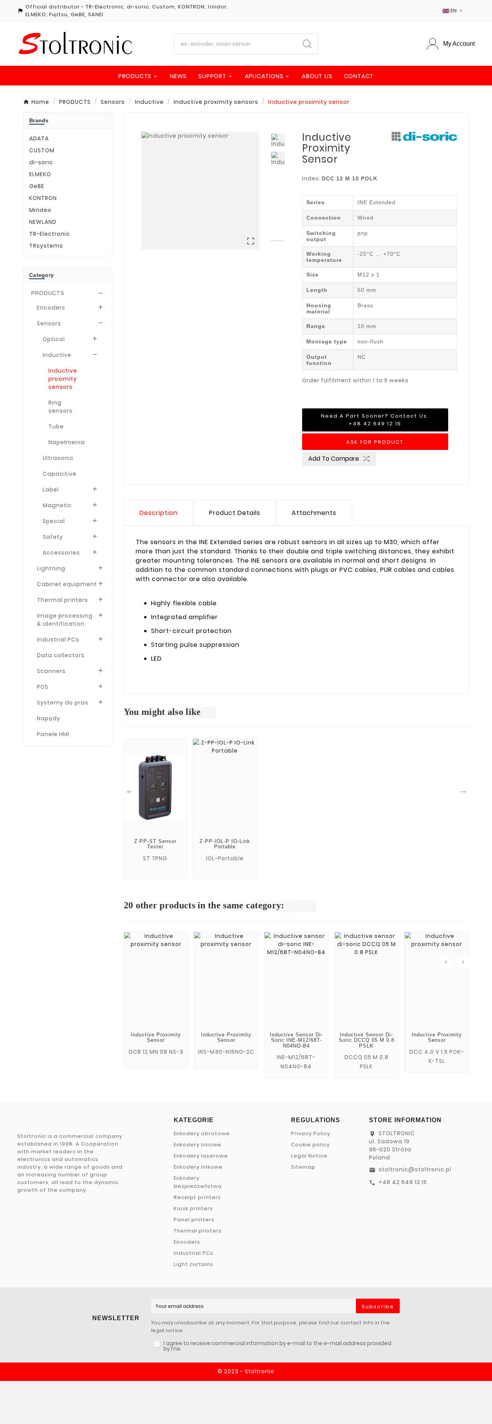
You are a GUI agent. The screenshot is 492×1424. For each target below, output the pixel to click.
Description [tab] (159, 512)
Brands (39, 120)
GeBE (36, 186)
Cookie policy (310, 1144)
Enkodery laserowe (201, 1155)
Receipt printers (197, 1197)
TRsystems (46, 246)
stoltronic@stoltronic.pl (415, 1169)
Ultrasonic (58, 458)
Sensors (49, 323)
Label (51, 489)
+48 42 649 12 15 (403, 1182)
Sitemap (303, 1167)
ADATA (39, 138)
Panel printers (194, 1219)
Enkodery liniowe (197, 1144)
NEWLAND (43, 222)
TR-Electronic (49, 234)
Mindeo (40, 210)
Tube (56, 426)
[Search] (307, 44)
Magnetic (57, 505)
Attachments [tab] (314, 512)
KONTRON (43, 198)
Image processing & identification (65, 620)
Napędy (48, 718)
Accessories (61, 552)
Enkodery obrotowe (202, 1133)
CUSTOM (42, 150)
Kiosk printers (193, 1208)
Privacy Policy (310, 1133)
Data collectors (61, 655)
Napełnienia (66, 442)
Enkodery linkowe (198, 1167)
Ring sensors (60, 407)
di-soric (41, 162)
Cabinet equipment (67, 584)
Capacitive (59, 474)
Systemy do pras (62, 702)
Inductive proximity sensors (62, 379)
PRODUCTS (47, 293)
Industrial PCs (58, 639)
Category (41, 275)
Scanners (51, 671)
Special (54, 521)
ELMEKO (40, 174)
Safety (53, 537)
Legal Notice (309, 1155)
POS (42, 687)
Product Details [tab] (234, 512)
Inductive (57, 355)
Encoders (51, 307)
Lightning (51, 568)
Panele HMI (53, 734)
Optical (54, 339)
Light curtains (193, 1264)
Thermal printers (62, 600)
